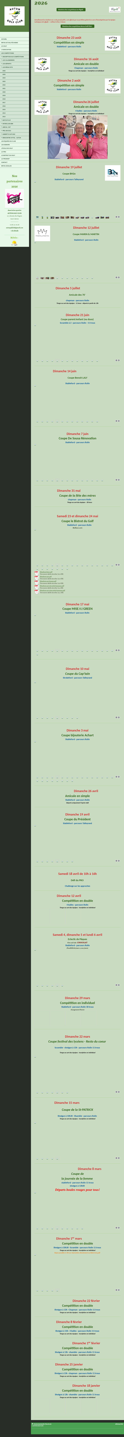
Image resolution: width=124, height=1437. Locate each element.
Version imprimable (39, 1424)
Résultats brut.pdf (46, 572)
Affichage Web (119, 1424)
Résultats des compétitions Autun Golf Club (77, 26)
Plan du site (48, 1424)
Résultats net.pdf (46, 576)
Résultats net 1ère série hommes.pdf (52, 585)
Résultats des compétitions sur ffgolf (70, 9)
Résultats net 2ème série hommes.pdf (52, 590)
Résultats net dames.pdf (48, 581)
